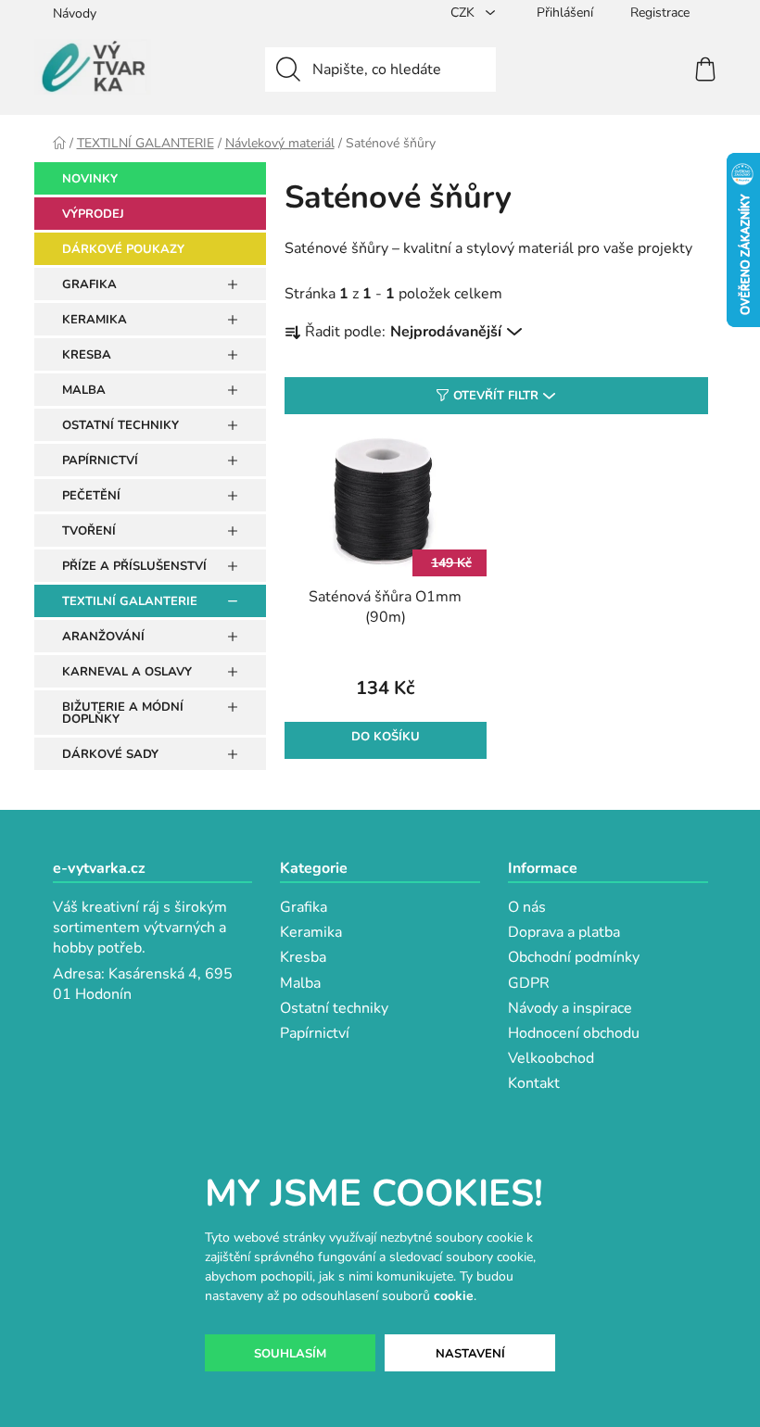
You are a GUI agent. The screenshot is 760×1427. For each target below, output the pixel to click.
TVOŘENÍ (89, 531)
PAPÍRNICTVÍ (100, 460)
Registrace (660, 12)
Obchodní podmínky (574, 957)
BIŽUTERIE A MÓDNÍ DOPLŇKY (123, 713)
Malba (300, 983)
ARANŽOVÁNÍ (103, 636)
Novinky (90, 178)
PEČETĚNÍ (91, 495)
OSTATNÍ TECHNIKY (120, 425)
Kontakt (534, 1083)
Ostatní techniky (334, 1008)
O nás (527, 907)
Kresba (303, 957)
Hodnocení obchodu (574, 1033)
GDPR (529, 983)
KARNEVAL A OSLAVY (127, 671)
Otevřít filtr (495, 395)
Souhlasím (290, 1353)
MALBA (84, 390)
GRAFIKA (89, 284)
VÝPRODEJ (93, 214)
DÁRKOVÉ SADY (110, 754)
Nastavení (470, 1353)
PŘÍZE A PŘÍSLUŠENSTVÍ (134, 566)
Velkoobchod (551, 1058)
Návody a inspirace (570, 1008)
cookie (454, 1296)
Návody (74, 13)
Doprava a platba (564, 932)
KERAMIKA (94, 319)
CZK (464, 12)
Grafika (303, 907)
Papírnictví (314, 1033)
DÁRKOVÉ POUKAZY (123, 249)
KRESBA (86, 355)
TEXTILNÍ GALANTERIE (129, 601)
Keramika (311, 932)
